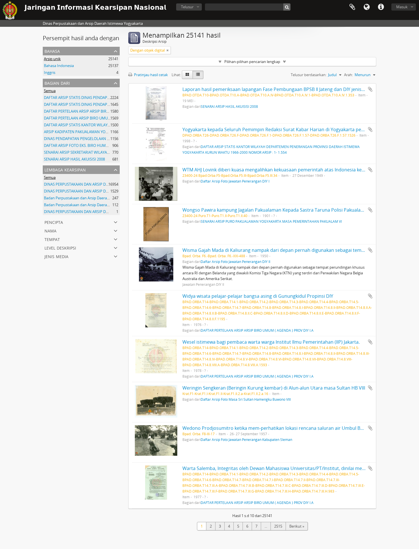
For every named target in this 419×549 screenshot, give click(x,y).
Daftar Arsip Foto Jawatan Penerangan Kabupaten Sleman (246, 439)
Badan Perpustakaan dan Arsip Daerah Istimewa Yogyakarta (94, 197)
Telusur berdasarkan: (308, 74)
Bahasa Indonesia (59, 65)
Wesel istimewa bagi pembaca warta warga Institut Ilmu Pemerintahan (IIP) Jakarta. (271, 342)
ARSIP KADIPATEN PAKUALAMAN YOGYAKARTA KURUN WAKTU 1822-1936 (106, 131)
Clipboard (352, 7)
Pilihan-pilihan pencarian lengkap (252, 61)
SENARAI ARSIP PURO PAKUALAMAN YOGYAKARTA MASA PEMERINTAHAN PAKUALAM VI (271, 221)
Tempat (52, 239)
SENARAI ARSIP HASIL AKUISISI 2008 (74, 159)
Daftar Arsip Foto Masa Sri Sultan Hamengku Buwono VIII (246, 399)
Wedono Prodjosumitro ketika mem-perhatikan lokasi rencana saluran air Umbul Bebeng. (278, 428)
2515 (278, 526)
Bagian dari (57, 82)
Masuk (402, 6)
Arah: (348, 74)
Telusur (187, 6)
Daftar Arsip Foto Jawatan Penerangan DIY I (235, 181)
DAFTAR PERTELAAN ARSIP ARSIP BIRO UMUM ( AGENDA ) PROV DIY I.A (104, 111)
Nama (50, 230)
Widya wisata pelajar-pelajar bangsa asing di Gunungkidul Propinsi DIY (257, 296)
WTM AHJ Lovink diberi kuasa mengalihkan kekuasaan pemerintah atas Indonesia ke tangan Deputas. (290, 170)
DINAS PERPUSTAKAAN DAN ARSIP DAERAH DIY (84, 184)
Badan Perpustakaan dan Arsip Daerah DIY (80, 204)
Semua (50, 90)
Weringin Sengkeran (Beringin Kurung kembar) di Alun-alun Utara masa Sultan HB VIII (273, 388)
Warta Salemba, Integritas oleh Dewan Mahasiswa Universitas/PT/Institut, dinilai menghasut (281, 468)
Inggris (49, 72)
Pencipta (53, 222)
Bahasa (366, 7)
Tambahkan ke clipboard (370, 89)
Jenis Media (56, 256)
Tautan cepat (381, 7)
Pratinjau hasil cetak (150, 74)
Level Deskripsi (60, 247)
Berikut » (296, 526)
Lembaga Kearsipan (65, 169)
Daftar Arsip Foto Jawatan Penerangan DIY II (235, 261)
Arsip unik (52, 58)
